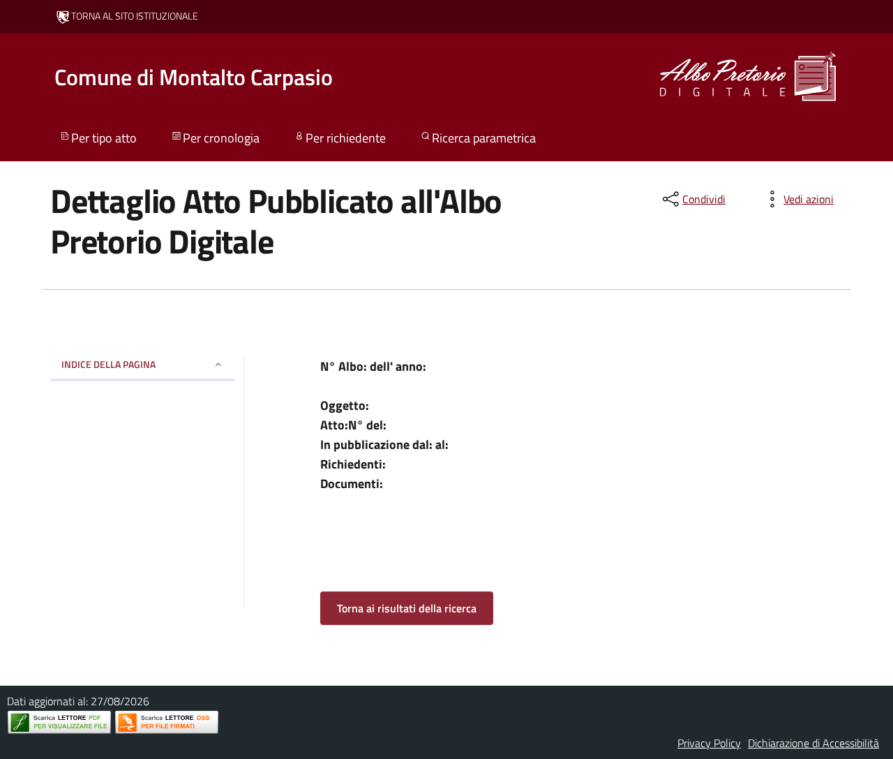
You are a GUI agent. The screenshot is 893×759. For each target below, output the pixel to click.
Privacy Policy (709, 743)
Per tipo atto (104, 137)
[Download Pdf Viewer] (59, 722)
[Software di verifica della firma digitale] (166, 722)
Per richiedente (346, 137)
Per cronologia (221, 137)
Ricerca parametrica (484, 137)
